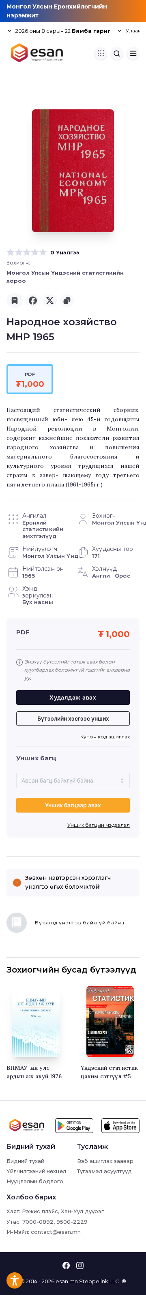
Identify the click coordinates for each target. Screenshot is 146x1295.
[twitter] (50, 300)
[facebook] (33, 300)
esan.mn (67, 1281)
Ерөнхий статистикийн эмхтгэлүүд (42, 529)
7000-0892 (38, 1221)
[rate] (10, 252)
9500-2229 (72, 1221)
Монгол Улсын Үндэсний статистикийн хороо (65, 276)
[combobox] (73, 780)
